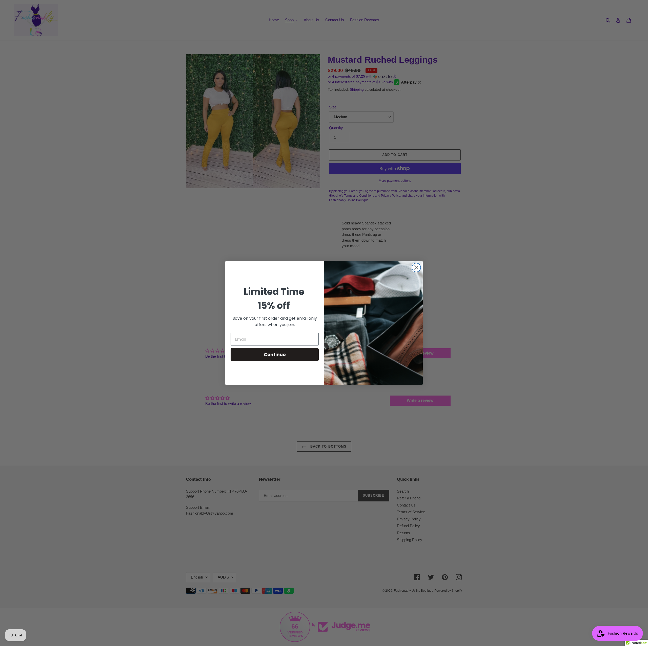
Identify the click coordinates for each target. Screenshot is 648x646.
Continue (275, 354)
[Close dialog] (416, 267)
